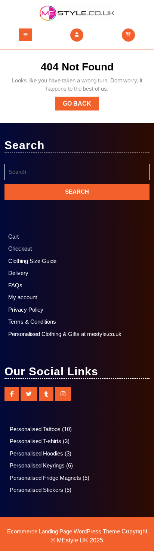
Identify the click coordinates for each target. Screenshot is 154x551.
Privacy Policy (25, 309)
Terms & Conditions (32, 321)
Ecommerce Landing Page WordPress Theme (63, 531)
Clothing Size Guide (32, 261)
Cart (13, 236)
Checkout (20, 248)
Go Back (81, 105)
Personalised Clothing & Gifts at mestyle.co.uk (64, 334)
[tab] (25, 34)
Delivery (18, 273)
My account (22, 297)
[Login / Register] (76, 34)
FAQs (15, 285)
